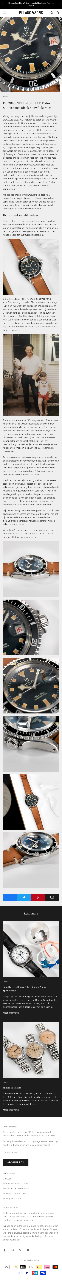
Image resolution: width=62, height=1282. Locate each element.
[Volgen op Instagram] (12, 1250)
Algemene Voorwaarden (15, 1193)
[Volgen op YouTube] (27, 1250)
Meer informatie (11, 1013)
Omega (5, 981)
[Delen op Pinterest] (38, 897)
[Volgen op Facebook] (4, 1250)
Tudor (5, 96)
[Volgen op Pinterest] (20, 1250)
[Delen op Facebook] (10, 897)
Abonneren (15, 1162)
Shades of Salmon (12, 1087)
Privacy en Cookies (12, 1198)
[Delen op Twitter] (24, 897)
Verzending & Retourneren (16, 1188)
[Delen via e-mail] (52, 897)
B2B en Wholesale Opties (15, 1183)
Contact (7, 1179)
